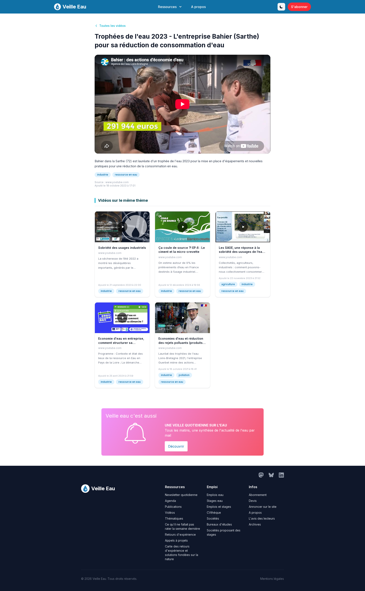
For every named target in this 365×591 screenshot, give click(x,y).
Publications (173, 506)
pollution (184, 375)
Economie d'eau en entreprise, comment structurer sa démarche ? (121, 343)
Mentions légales (272, 578)
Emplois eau (215, 495)
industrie (102, 174)
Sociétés (213, 518)
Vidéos (170, 512)
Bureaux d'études (219, 524)
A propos (198, 7)
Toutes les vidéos (112, 25)
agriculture (228, 284)
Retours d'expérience (180, 534)
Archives (255, 524)
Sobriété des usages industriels (122, 247)
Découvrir (176, 446)
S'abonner (299, 7)
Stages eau (215, 500)
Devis (253, 500)
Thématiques (174, 518)
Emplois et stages (219, 506)
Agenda (170, 500)
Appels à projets (176, 540)
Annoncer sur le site (262, 506)
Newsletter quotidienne (181, 495)
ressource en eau (126, 174)
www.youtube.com (117, 182)
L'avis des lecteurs (262, 518)
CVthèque (214, 512)
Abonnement (258, 495)
